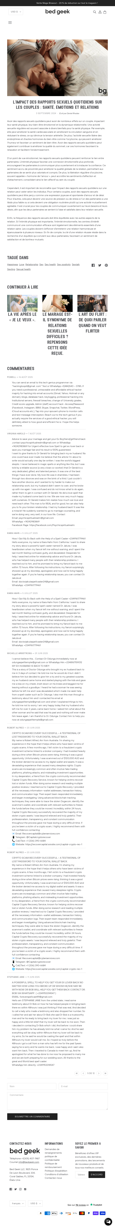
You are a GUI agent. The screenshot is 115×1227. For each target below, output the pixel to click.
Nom (12, 1086)
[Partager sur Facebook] (93, 265)
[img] (94, 12)
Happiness (12, 264)
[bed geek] (57, 11)
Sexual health (23, 269)
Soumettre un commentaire (32, 1116)
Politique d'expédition (56, 1170)
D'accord (97, 1174)
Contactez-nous (53, 1178)
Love (21, 264)
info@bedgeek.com (29, 1162)
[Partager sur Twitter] (99, 265)
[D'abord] (76, 1073)
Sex (41, 264)
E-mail (64, 1086)
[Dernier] (105, 1073)
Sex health (50, 264)
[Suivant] (98, 1073)
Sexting (11, 269)
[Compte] (100, 12)
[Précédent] (83, 1073)
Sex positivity (64, 264)
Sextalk (76, 264)
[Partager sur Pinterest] (106, 265)
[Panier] (105, 12)
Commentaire (17, 1095)
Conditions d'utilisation (56, 1174)
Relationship (31, 264)
